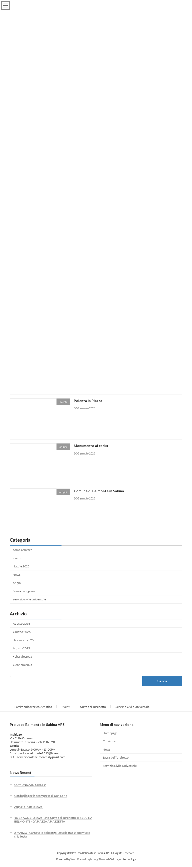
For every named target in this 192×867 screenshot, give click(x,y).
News (16, 574)
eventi (17, 558)
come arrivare (22, 550)
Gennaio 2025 (22, 665)
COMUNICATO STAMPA (30, 784)
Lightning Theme (97, 859)
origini (17, 583)
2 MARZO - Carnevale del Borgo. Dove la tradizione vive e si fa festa (52, 834)
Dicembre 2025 (23, 640)
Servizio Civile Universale (133, 707)
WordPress (77, 859)
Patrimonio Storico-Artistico (33, 707)
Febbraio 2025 (22, 656)
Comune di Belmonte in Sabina (99, 491)
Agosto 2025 (21, 648)
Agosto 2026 (21, 623)
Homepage (110, 733)
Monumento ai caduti (92, 446)
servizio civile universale (29, 599)
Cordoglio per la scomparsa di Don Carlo (40, 796)
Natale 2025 (21, 566)
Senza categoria (24, 591)
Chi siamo (109, 741)
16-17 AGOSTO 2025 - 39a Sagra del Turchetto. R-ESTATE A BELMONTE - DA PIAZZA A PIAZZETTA (53, 819)
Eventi (66, 707)
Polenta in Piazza (88, 401)
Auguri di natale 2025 (28, 807)
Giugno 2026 (21, 632)
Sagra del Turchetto (93, 707)
